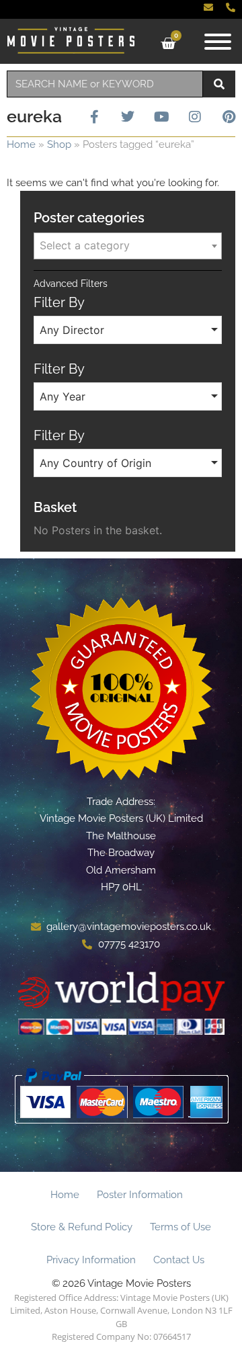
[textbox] (127, 245)
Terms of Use (180, 1227)
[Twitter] (127, 117)
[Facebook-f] (94, 117)
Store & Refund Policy (81, 1227)
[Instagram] (195, 117)
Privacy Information (91, 1260)
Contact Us (178, 1260)
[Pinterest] (228, 117)
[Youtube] (161, 117)
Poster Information (140, 1195)
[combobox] (105, 84)
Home (21, 144)
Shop (59, 144)
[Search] (219, 84)
